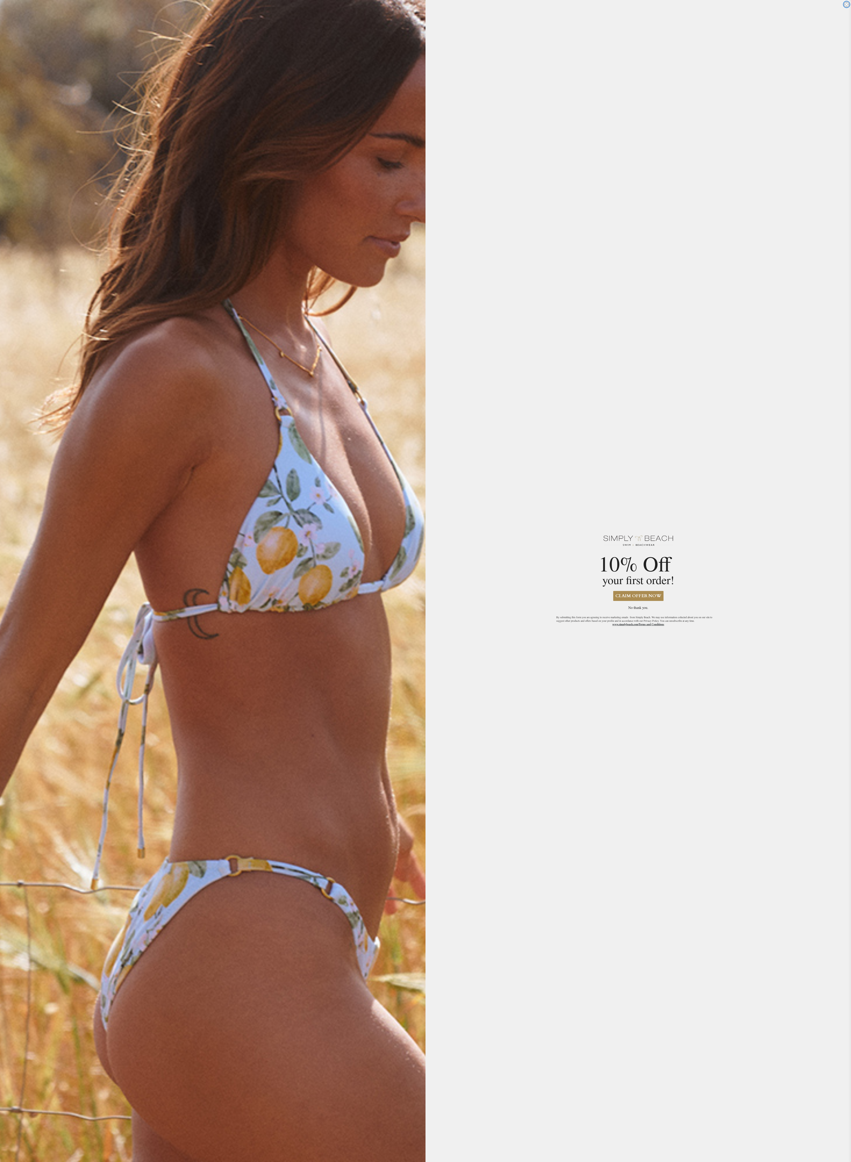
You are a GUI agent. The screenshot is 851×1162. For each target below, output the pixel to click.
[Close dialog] (846, 4)
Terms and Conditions (651, 624)
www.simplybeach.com (625, 624)
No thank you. (638, 607)
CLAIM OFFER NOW (638, 596)
